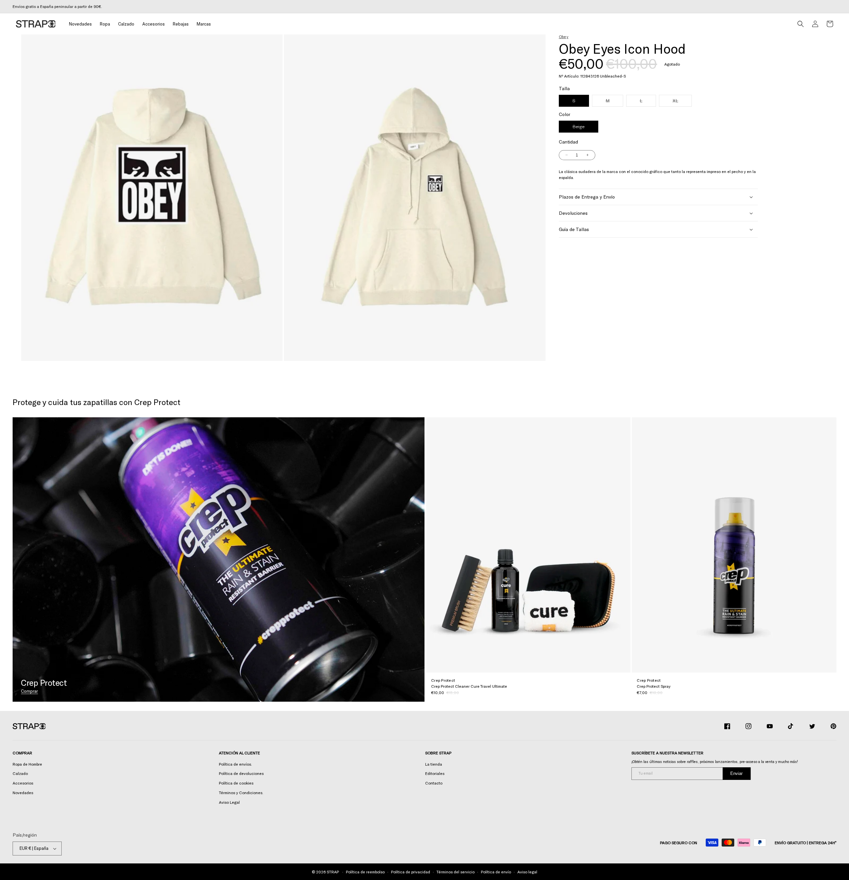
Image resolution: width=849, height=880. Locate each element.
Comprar (29, 691)
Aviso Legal (229, 802)
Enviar (736, 773)
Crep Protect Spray (654, 686)
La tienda (433, 764)
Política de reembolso (365, 871)
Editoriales (434, 773)
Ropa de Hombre (27, 764)
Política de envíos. (235, 764)
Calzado (20, 773)
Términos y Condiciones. (241, 792)
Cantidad (568, 142)
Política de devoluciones (241, 773)
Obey (563, 36)
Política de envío (496, 871)
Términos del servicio (455, 871)
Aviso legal (527, 871)
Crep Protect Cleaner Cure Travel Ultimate (469, 686)
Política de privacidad (410, 871)
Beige (585, 128)
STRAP (333, 871)
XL (682, 102)
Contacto (433, 783)
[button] (105, 24)
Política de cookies (236, 783)
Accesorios (23, 783)
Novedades (23, 792)
